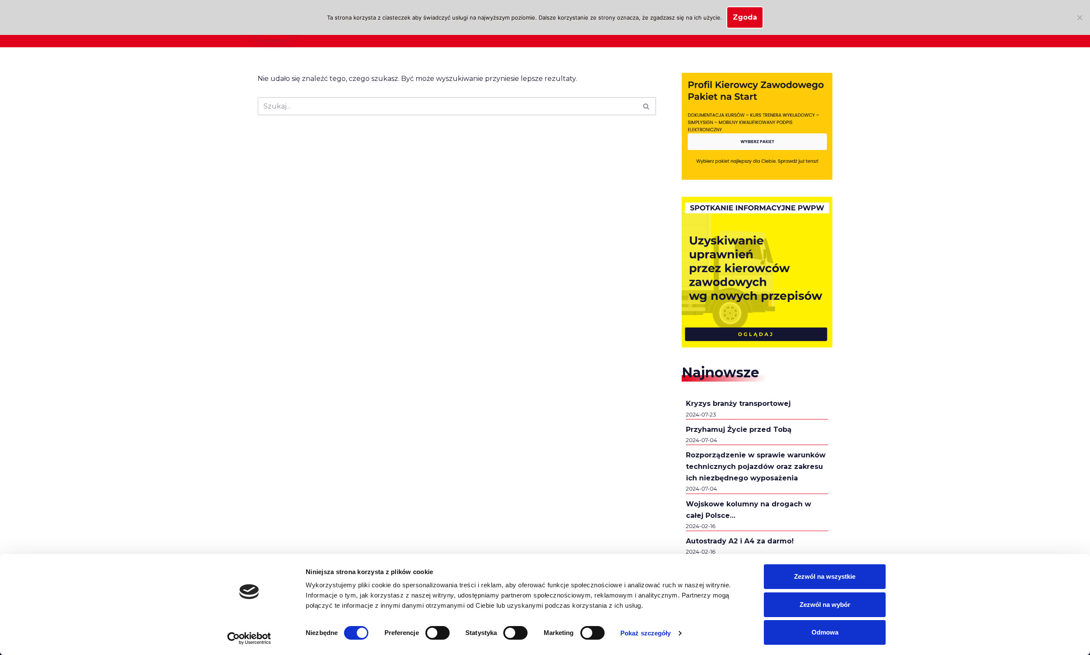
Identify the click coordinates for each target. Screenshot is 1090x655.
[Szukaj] (646, 106)
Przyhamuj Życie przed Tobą (739, 429)
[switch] (437, 633)
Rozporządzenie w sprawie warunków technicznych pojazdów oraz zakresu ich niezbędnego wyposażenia (756, 466)
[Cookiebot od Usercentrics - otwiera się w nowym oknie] (249, 638)
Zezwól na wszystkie (824, 576)
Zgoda (745, 17)
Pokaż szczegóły (645, 633)
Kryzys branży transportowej (738, 403)
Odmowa (825, 632)
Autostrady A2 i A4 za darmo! (740, 541)
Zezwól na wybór (825, 604)
